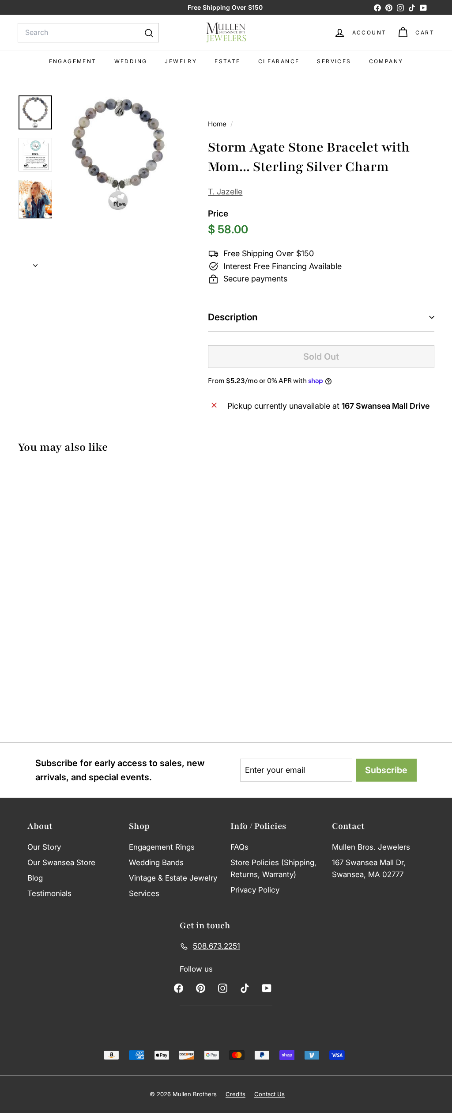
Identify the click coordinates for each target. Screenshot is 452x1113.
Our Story (44, 847)
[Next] (35, 263)
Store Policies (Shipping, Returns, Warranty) (273, 868)
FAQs (239, 847)
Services (334, 61)
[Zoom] (119, 154)
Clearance (279, 61)
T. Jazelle (225, 191)
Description (233, 317)
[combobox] (88, 32)
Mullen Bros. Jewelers (371, 847)
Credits (235, 1094)
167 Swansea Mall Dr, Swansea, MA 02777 (369, 868)
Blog (35, 878)
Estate (227, 61)
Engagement (73, 61)
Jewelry (181, 61)
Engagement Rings (162, 847)
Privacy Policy (254, 889)
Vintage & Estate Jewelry (173, 878)
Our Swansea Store (61, 862)
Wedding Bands (156, 862)
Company (386, 61)
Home (218, 124)
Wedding (130, 61)
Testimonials (49, 893)
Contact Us (269, 1094)
